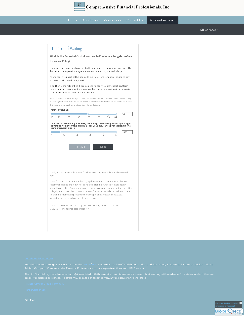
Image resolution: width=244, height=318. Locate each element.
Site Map (30, 300)
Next (103, 146)
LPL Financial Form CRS (39, 258)
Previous (79, 146)
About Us (89, 20)
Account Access (161, 20)
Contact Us (134, 20)
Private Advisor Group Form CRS (44, 283)
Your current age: (60, 110)
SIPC (94, 264)
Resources (111, 20)
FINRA (87, 264)
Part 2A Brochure (35, 289)
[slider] (83, 114)
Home (72, 20)
